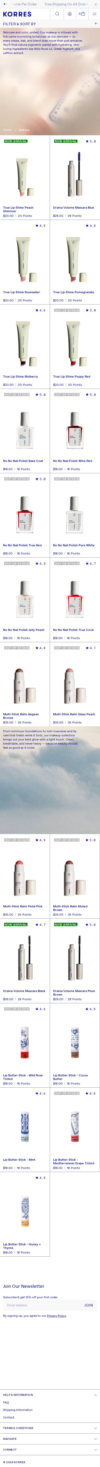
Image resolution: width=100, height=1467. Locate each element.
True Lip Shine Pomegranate (73, 292)
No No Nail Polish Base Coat (23, 461)
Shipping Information (18, 1410)
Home (7, 130)
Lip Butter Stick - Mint (19, 1160)
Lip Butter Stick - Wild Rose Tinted (23, 1077)
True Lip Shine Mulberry (20, 377)
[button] (82, 14)
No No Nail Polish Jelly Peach (23, 630)
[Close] (95, 4)
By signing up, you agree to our (34, 1316)
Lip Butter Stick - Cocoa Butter (70, 1077)
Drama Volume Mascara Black (24, 991)
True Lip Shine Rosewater (21, 292)
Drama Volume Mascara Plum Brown (74, 993)
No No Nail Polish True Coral (73, 630)
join (88, 1305)
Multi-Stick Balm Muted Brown (70, 908)
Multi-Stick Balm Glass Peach (74, 715)
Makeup (24, 130)
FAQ (6, 1403)
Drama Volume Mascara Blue (73, 208)
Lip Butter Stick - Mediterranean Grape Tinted (73, 1161)
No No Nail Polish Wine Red (72, 461)
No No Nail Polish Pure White (74, 546)
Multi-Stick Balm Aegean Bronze (21, 716)
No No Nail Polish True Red (22, 546)
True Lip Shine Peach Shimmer (18, 209)
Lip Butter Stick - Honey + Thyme (22, 1246)
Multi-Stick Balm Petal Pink (23, 907)
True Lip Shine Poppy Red (71, 377)
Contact (8, 1418)
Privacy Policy (56, 1316)
